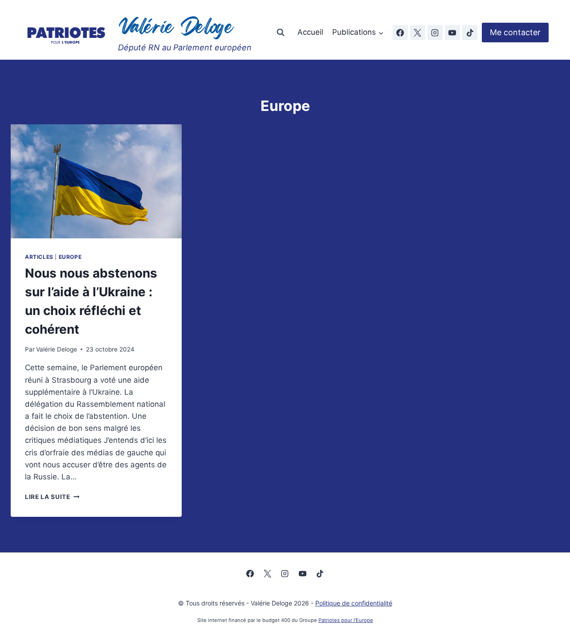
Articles (39, 257)
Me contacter (515, 32)
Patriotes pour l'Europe (345, 620)
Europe (70, 257)
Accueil (310, 32)
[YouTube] (452, 32)
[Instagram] (435, 32)
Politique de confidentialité (353, 603)
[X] (417, 32)
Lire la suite (52, 496)
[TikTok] (469, 32)
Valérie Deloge (56, 349)
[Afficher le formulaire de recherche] (281, 33)
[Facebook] (400, 32)
